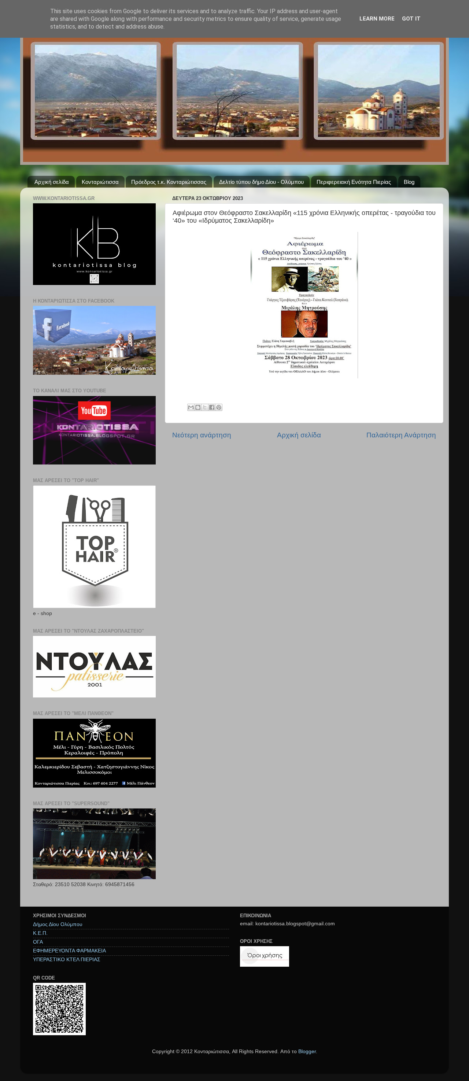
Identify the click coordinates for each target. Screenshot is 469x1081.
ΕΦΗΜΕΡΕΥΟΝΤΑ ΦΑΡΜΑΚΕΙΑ (69, 951)
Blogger (307, 1051)
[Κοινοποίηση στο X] (204, 407)
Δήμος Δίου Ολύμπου (57, 924)
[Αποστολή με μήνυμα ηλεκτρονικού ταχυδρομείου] (191, 407)
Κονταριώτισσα (100, 182)
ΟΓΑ (38, 942)
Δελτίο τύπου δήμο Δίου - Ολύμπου (261, 182)
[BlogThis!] (198, 407)
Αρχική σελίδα (51, 182)
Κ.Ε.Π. (40, 933)
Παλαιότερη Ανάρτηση (401, 435)
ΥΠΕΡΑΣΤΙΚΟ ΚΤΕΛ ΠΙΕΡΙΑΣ (66, 959)
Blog (409, 182)
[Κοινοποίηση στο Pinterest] (218, 407)
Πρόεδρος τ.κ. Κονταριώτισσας (168, 182)
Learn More (377, 18)
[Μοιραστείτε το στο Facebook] (211, 407)
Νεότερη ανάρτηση (201, 435)
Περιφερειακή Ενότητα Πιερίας (354, 182)
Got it (411, 18)
